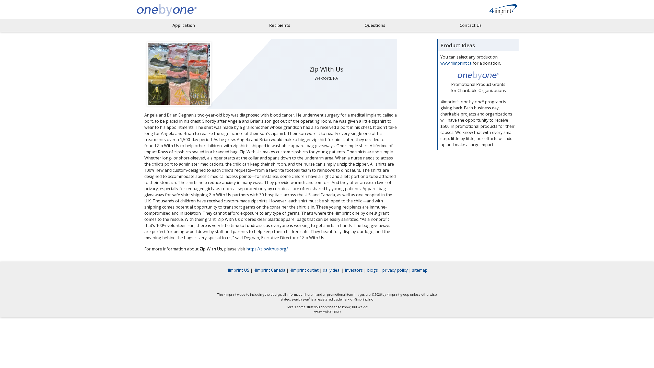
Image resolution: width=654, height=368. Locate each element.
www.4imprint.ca (456, 63)
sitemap (419, 270)
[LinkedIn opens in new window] (320, 282)
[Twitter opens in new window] (307, 282)
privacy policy (395, 270)
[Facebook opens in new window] (295, 282)
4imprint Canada (269, 270)
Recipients (279, 25)
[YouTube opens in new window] (346, 282)
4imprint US (238, 270)
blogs (372, 270)
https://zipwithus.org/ (267, 249)
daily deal (332, 270)
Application (183, 25)
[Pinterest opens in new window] (359, 282)
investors (354, 270)
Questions (375, 25)
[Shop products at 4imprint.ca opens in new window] (503, 10)
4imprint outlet (304, 270)
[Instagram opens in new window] (333, 282)
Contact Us (471, 25)
